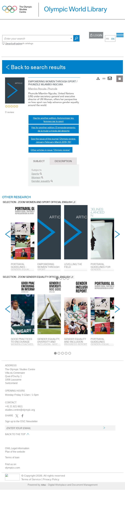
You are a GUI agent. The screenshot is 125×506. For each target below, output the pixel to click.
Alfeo (43, 484)
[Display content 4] (68, 278)
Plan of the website (15, 451)
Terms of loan (12, 457)
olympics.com (12, 467)
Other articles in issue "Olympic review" (50, 149)
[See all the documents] (74, 202)
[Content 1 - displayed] (57, 278)
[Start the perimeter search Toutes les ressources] (76, 38)
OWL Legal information (17, 448)
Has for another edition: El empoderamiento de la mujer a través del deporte (53, 129)
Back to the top (15, 434)
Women (35, 177)
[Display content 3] (64, 278)
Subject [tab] (39, 161)
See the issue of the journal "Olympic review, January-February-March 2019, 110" (53, 140)
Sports (35, 173)
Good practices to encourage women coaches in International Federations (22, 344)
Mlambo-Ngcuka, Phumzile (42, 88)
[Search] (41, 173)
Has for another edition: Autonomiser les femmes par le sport (53, 119)
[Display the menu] (120, 34)
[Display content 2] (60, 278)
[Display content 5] (69, 353)
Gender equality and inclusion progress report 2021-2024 (75, 343)
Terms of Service (31, 479)
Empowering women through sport (48, 266)
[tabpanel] (62, 205)
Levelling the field (73, 265)
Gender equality (40, 181)
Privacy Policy (51, 479)
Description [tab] (63, 161)
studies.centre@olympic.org (20, 409)
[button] (15, 90)
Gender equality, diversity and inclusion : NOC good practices (48, 343)
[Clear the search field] (71, 38)
